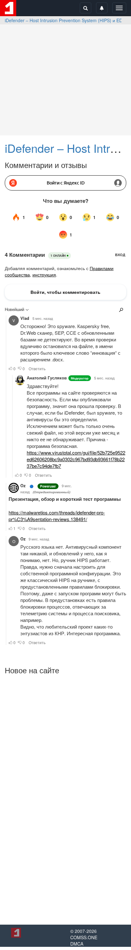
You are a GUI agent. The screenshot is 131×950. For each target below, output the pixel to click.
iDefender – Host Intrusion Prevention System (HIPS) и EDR (65, 20)
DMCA (76, 943)
